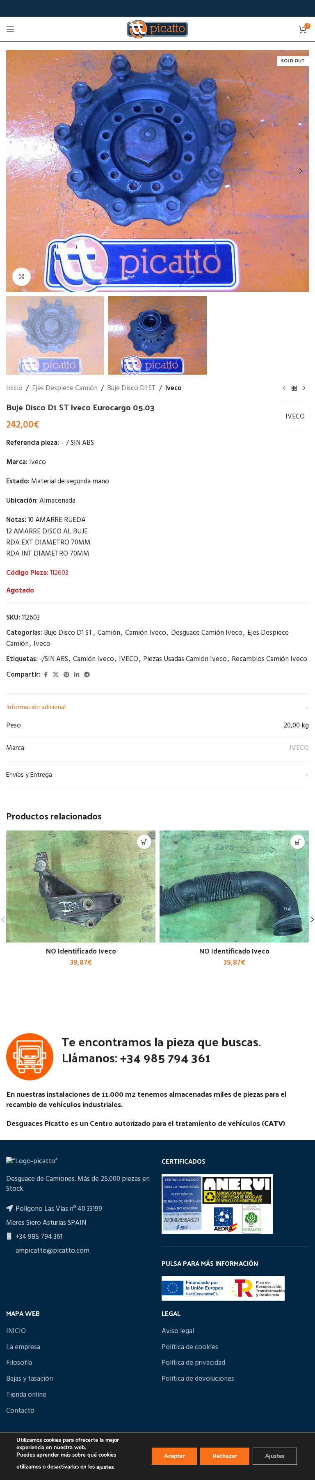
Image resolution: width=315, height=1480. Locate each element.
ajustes (105, 1467)
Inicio (14, 388)
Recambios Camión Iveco (269, 659)
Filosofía (19, 1363)
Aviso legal (178, 1331)
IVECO (295, 416)
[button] (14, 171)
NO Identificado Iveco (81, 951)
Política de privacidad (193, 1363)
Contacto (20, 1411)
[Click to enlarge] (21, 277)
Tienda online (26, 1395)
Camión (109, 632)
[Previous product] (284, 388)
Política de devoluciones (198, 1379)
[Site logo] (157, 28)
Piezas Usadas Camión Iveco (185, 659)
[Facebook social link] (45, 675)
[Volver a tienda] (294, 388)
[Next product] (304, 388)
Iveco (173, 388)
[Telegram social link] (87, 675)
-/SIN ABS (53, 659)
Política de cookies (190, 1347)
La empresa (23, 1347)
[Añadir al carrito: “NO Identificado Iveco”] (144, 842)
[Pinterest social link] (66, 675)
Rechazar (224, 1456)
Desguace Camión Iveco (206, 632)
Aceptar (174, 1456)
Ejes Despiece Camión (65, 388)
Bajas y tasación (29, 1379)
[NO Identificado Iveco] (80, 886)
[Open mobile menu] (10, 29)
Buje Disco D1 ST (131, 388)
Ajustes (275, 1456)
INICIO (16, 1331)
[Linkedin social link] (77, 675)
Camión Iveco (145, 632)
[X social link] (55, 675)
